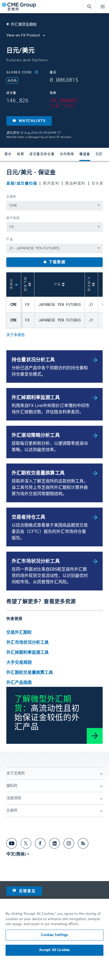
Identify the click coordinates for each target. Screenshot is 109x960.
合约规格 (67, 154)
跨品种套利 (75, 183)
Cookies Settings (54, 935)
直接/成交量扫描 (21, 183)
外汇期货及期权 (24, 24)
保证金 (84, 154)
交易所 (11, 196)
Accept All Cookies (54, 950)
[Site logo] (19, 7)
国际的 (11, 786)
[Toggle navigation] (102, 6)
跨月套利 (51, 183)
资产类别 (13, 218)
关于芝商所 (15, 773)
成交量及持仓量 (41, 154)
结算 (20, 154)
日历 (99, 154)
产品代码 (89, 284)
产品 (9, 239)
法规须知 (13, 798)
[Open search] (89, 6)
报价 (8, 154)
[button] (29, 121)
